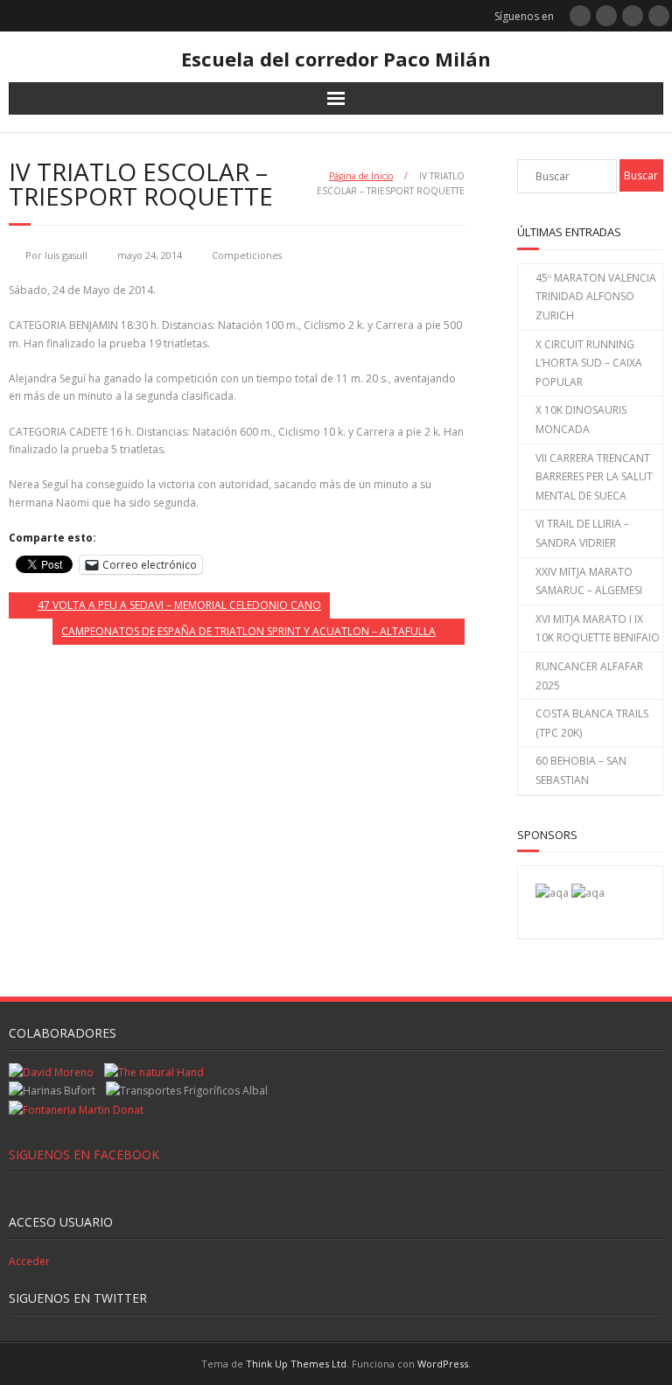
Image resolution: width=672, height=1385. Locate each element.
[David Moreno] (588, 892)
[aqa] (552, 892)
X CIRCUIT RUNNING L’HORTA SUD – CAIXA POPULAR (589, 363)
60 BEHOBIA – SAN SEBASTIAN (581, 770)
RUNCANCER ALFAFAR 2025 (589, 676)
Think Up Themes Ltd (296, 1363)
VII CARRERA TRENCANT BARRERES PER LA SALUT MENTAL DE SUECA (594, 477)
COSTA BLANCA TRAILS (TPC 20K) (592, 723)
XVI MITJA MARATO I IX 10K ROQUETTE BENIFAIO (598, 629)
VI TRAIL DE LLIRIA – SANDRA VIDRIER (582, 533)
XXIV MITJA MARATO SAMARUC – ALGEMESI (589, 581)
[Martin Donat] (76, 1109)
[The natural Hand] (154, 1072)
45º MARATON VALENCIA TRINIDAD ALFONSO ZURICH (596, 296)
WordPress (442, 1363)
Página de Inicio (361, 176)
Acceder (29, 1261)
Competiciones (247, 255)
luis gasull (66, 255)
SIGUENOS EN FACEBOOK (84, 1154)
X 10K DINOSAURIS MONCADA (581, 419)
